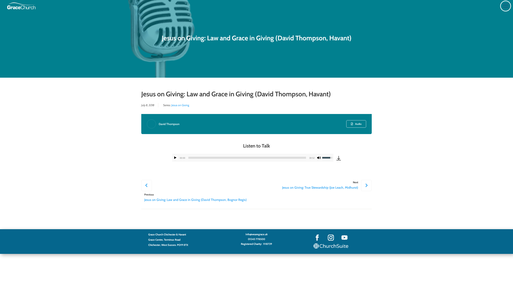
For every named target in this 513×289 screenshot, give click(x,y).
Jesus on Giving (180, 105)
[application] (252, 158)
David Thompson (169, 124)
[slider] (247, 158)
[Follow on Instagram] (331, 238)
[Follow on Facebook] (317, 238)
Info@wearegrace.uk (256, 234)
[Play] (175, 158)
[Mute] (319, 158)
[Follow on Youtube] (344, 238)
